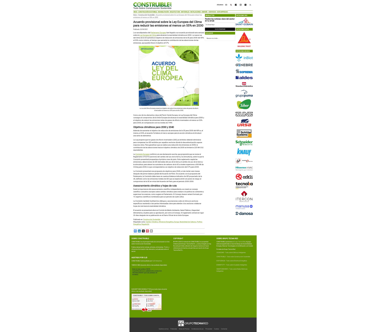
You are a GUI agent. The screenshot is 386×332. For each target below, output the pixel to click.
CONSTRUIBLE (152, 5)
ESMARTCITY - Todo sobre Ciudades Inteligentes (231, 265)
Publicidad (173, 329)
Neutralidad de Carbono (188, 222)
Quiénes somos (164, 329)
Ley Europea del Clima (148, 35)
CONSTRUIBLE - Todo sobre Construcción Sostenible (233, 256)
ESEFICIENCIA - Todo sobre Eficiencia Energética (231, 261)
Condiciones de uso (197, 329)
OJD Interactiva (157, 261)
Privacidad (208, 329)
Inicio (135, 15)
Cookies (216, 329)
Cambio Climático (152, 222)
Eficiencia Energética (166, 222)
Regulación (145, 224)
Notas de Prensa (184, 329)
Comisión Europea (142, 154)
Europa (176, 222)
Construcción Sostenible (146, 15)
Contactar (224, 329)
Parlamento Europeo (158, 33)
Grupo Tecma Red (239, 242)
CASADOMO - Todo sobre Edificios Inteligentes (231, 252)
